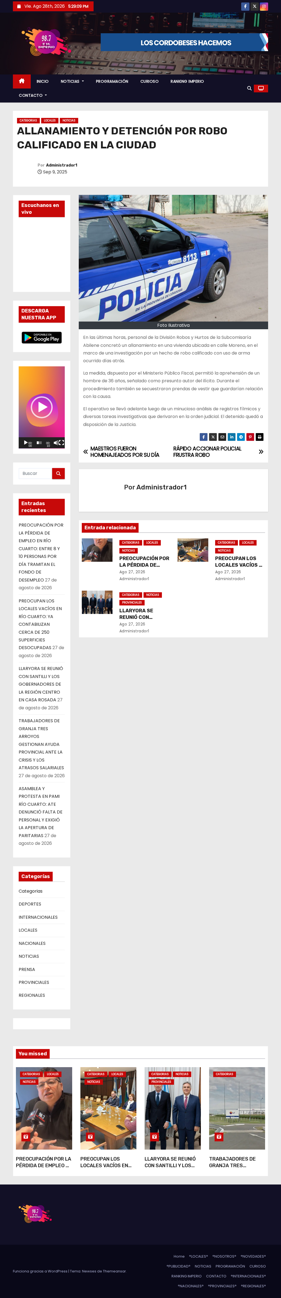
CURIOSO (149, 81)
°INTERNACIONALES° (248, 1276)
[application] (42, 407)
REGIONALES (32, 995)
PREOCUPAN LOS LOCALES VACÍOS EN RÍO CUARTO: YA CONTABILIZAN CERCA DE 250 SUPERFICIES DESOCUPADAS (40, 624)
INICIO (43, 81)
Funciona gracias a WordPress (40, 1271)
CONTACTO (31, 95)
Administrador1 (61, 165)
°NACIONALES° (191, 1286)
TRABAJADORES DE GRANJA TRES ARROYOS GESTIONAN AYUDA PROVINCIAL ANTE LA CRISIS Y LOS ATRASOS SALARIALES (41, 744)
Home (179, 1256)
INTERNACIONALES (38, 917)
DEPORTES (30, 904)
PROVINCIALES (34, 982)
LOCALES (50, 120)
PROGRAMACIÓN (112, 81)
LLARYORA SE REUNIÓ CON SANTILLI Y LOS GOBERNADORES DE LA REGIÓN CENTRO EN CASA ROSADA (41, 684)
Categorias (28, 120)
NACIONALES (32, 943)
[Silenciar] (56, 442)
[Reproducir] (26, 442)
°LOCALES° (198, 1256)
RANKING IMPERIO (187, 81)
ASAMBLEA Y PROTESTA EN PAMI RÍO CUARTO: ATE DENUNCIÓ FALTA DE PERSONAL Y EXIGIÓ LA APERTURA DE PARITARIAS (41, 812)
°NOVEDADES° (253, 1256)
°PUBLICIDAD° (178, 1266)
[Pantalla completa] (61, 442)
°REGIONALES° (253, 1286)
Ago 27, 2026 (132, 572)
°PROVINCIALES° (222, 1286)
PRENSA (27, 969)
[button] (249, 88)
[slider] (39, 442)
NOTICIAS (71, 81)
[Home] (22, 81)
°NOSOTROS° (224, 1256)
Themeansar (114, 1271)
